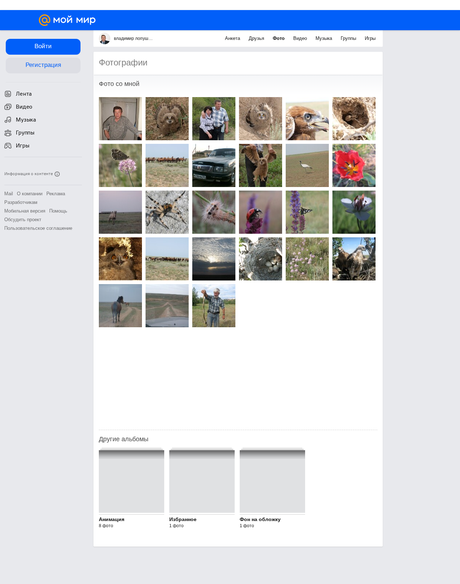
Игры (370, 38)
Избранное (183, 519)
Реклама (55, 193)
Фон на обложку (260, 519)
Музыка (325, 38)
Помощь (58, 211)
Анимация (111, 519)
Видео (300, 38)
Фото (279, 38)
